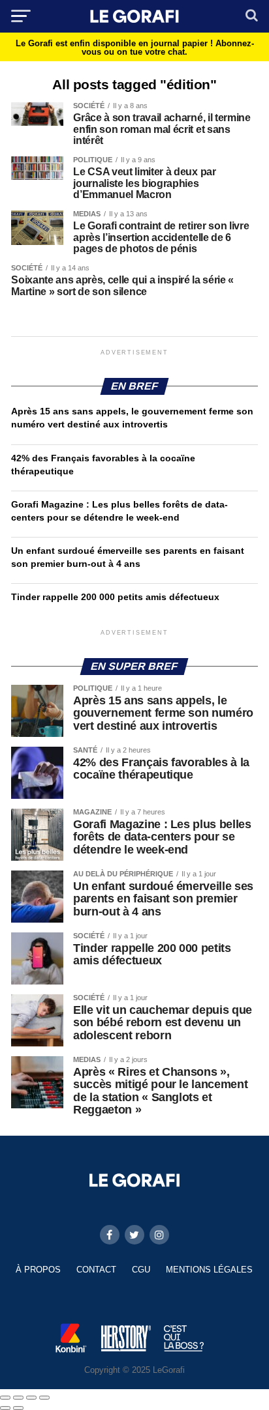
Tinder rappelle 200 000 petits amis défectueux (115, 597)
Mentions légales (209, 1269)
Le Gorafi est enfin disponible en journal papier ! (135, 47)
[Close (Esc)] (5, 1398)
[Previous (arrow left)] (5, 1408)
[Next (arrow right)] (18, 1408)
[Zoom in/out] (44, 1398)
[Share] (18, 1398)
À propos (38, 1269)
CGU (141, 1269)
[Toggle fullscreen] (31, 1398)
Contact (96, 1269)
